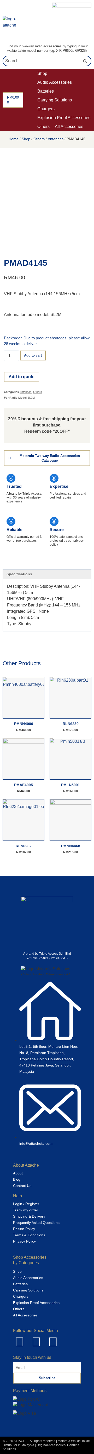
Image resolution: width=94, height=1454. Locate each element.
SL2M (31, 397)
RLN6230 (71, 724)
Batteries (20, 1284)
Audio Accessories (28, 1278)
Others (39, 139)
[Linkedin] (19, 1341)
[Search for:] (47, 61)
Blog (16, 1179)
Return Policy (24, 1229)
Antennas (55, 139)
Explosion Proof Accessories (36, 1303)
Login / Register (26, 1204)
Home (14, 139)
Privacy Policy (24, 1241)
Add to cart (33, 355)
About (18, 1173)
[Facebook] (36, 1341)
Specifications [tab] (19, 574)
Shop (26, 139)
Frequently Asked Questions (36, 1222)
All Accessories (25, 1315)
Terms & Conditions (29, 1235)
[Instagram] (53, 1341)
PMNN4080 (23, 724)
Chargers (20, 1296)
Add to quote (21, 376)
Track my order (25, 1210)
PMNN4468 (70, 846)
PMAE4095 (23, 785)
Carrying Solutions (28, 1290)
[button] (45, 73)
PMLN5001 (70, 785)
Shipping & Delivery (29, 1216)
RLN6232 (24, 846)
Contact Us (22, 1186)
